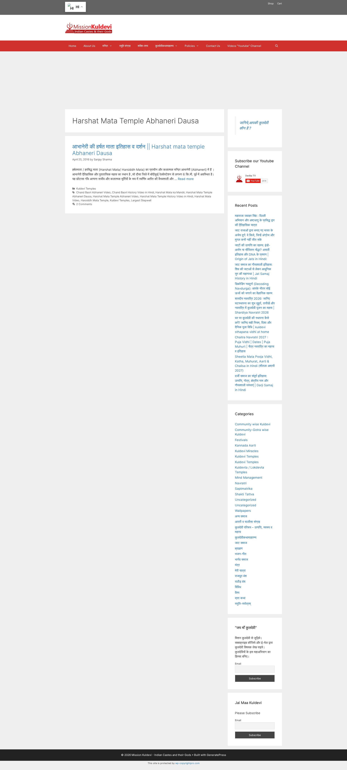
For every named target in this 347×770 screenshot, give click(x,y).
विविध (238, 587)
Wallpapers (243, 510)
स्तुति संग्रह (124, 46)
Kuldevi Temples (86, 188)
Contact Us (213, 46)
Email (238, 663)
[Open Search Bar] (276, 46)
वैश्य (237, 592)
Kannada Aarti (245, 445)
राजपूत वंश (241, 576)
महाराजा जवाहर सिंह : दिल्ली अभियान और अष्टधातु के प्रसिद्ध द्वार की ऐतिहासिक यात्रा (255, 220)
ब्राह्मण (239, 548)
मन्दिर (105, 46)
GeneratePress (216, 755)
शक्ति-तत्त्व (143, 46)
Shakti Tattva (244, 494)
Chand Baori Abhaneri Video (93, 192)
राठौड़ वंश (240, 581)
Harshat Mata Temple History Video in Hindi (166, 196)
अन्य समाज (241, 516)
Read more (186, 179)
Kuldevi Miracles (246, 451)
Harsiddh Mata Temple (94, 200)
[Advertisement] (173, 78)
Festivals (241, 440)
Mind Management (248, 477)
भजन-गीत (240, 554)
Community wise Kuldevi (252, 424)
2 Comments (84, 204)
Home (72, 46)
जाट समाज (241, 543)
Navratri (241, 483)
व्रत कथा (240, 598)
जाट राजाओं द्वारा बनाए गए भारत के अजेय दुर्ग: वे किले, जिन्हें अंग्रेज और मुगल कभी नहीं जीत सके (254, 235)
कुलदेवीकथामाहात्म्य (164, 46)
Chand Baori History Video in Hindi (133, 192)
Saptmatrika (243, 488)
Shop (271, 3)
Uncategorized (245, 499)
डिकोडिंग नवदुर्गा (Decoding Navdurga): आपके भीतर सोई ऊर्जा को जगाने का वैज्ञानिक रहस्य (253, 288)
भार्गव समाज (241, 559)
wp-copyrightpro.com (187, 763)
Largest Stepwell (141, 200)
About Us (89, 46)
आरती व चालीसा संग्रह (247, 522)
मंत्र (237, 565)
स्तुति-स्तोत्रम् (243, 603)
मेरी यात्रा (240, 570)
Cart (279, 3)
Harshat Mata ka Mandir (170, 192)
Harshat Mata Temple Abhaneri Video (115, 196)
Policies (190, 46)
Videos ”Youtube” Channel (244, 46)
